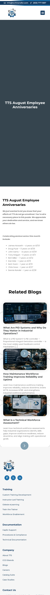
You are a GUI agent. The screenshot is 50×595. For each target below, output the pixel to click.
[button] (43, 13)
